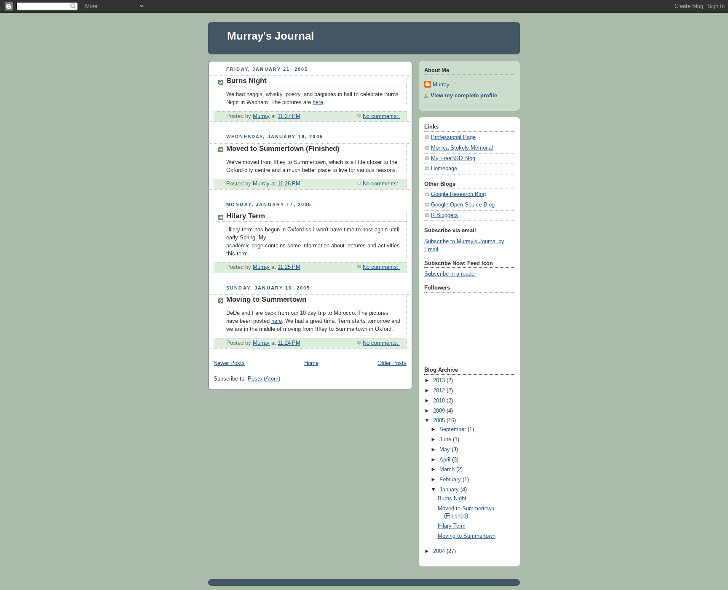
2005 (440, 421)
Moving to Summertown (266, 299)
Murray (441, 85)
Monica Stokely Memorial (462, 148)
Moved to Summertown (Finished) (283, 149)
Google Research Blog (458, 194)
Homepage (444, 169)
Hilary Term (245, 216)
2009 (440, 411)
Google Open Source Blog (463, 205)
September (453, 429)
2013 (440, 381)
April (445, 460)
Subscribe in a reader (450, 274)
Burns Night (246, 81)
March (447, 469)
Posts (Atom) (264, 379)
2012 (440, 391)
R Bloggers (444, 215)
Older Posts (392, 363)
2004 (440, 551)
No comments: (381, 116)
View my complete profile (464, 96)
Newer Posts (229, 363)
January (449, 490)
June (446, 439)
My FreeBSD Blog (453, 158)
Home (311, 363)
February (451, 480)
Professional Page (453, 137)
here (318, 102)
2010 (440, 401)
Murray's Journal (270, 36)
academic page (244, 246)
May (445, 450)
